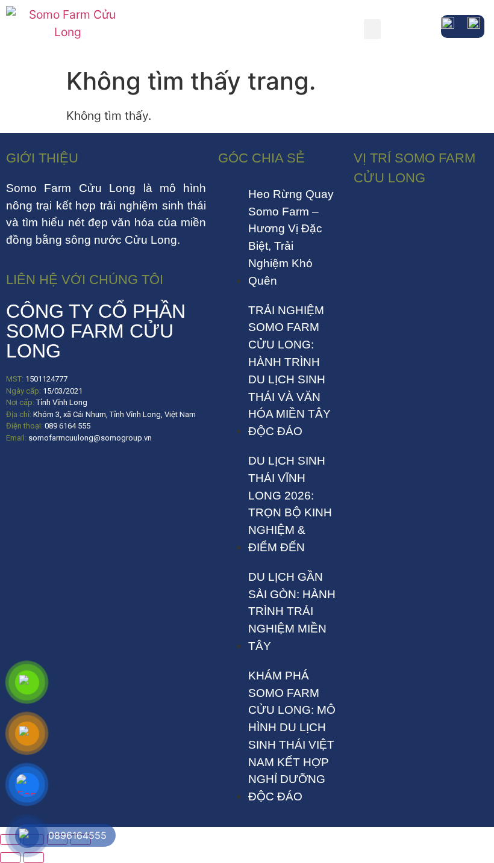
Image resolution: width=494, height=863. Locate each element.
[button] (372, 29)
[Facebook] (21, 474)
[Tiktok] (57, 474)
